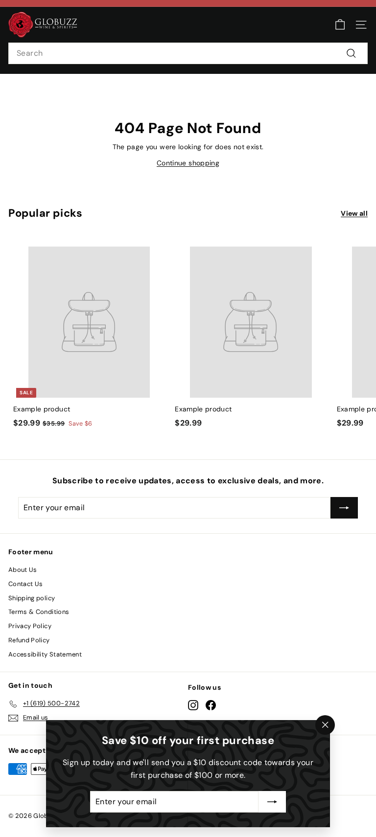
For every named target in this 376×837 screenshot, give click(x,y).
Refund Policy (29, 640)
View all (354, 213)
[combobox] (188, 53)
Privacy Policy (29, 626)
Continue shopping (188, 162)
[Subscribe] (272, 802)
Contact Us (25, 584)
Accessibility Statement (45, 654)
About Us (22, 570)
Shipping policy (31, 598)
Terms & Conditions (38, 612)
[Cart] (340, 24)
